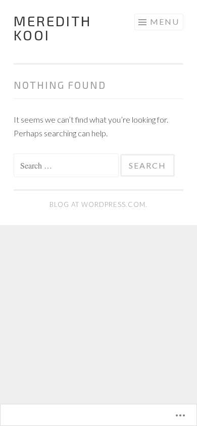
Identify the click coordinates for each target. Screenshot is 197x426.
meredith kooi (52, 27)
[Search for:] (67, 165)
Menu (164, 21)
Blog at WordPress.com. (98, 204)
